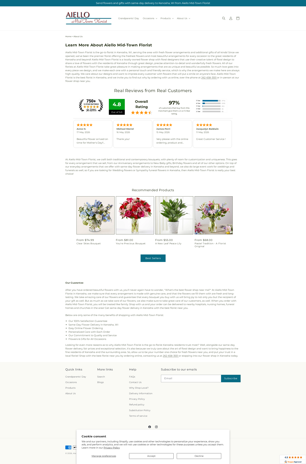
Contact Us (135, 382)
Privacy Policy (112, 447)
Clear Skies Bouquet (88, 243)
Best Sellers (153, 258)
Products (70, 387)
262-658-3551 (209, 77)
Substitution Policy (139, 410)
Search (101, 376)
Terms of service (138, 415)
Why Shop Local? (139, 387)
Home (68, 36)
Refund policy (136, 404)
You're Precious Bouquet (131, 243)
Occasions (71, 382)
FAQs (132, 376)
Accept (151, 455)
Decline (199, 455)
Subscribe (230, 378)
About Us (70, 393)
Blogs (100, 382)
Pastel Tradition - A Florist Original (210, 245)
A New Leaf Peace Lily (168, 243)
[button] (150, 18)
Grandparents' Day (75, 376)
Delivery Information (140, 393)
